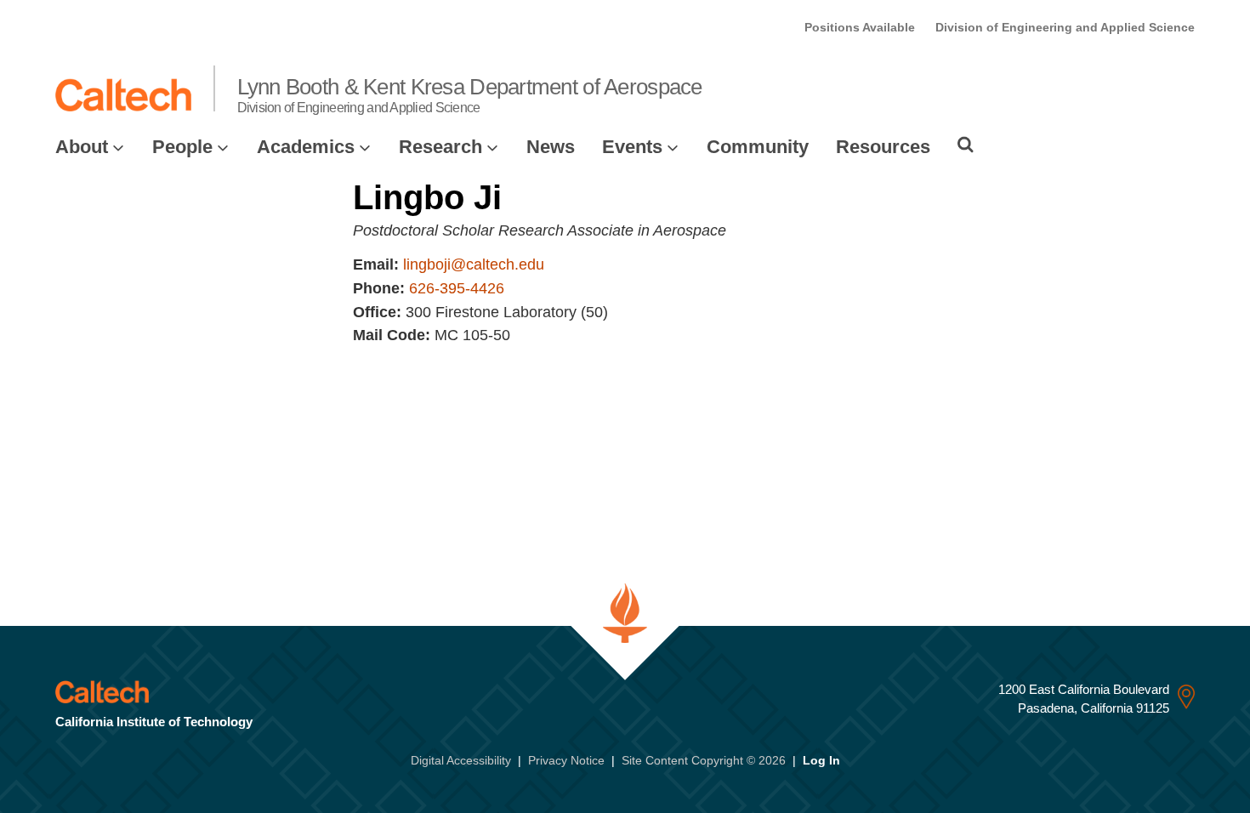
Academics (306, 146)
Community (758, 146)
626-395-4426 (456, 288)
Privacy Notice (566, 760)
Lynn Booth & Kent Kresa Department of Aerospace (469, 94)
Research (440, 146)
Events (632, 146)
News (550, 146)
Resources (883, 146)
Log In (821, 760)
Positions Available (859, 27)
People (182, 146)
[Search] (965, 144)
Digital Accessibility (461, 760)
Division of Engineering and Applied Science (1065, 27)
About (81, 146)
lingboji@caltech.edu (473, 264)
